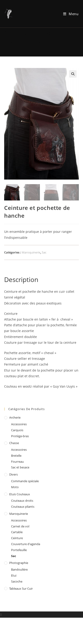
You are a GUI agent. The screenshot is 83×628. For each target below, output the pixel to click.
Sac (44, 252)
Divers (13, 474)
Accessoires (19, 424)
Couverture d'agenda (25, 544)
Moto (15, 487)
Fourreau (17, 461)
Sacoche (16, 581)
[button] (73, 74)
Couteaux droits (22, 500)
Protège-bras (20, 436)
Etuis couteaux (19, 494)
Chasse (14, 443)
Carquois (17, 430)
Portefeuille (19, 550)
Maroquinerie (31, 252)
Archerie (15, 417)
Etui (13, 575)
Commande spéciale (25, 481)
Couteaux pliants (22, 506)
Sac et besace (20, 467)
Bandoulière (19, 569)
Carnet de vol (20, 526)
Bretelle (16, 455)
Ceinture (17, 538)
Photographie (18, 563)
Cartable (17, 532)
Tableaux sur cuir (21, 588)
